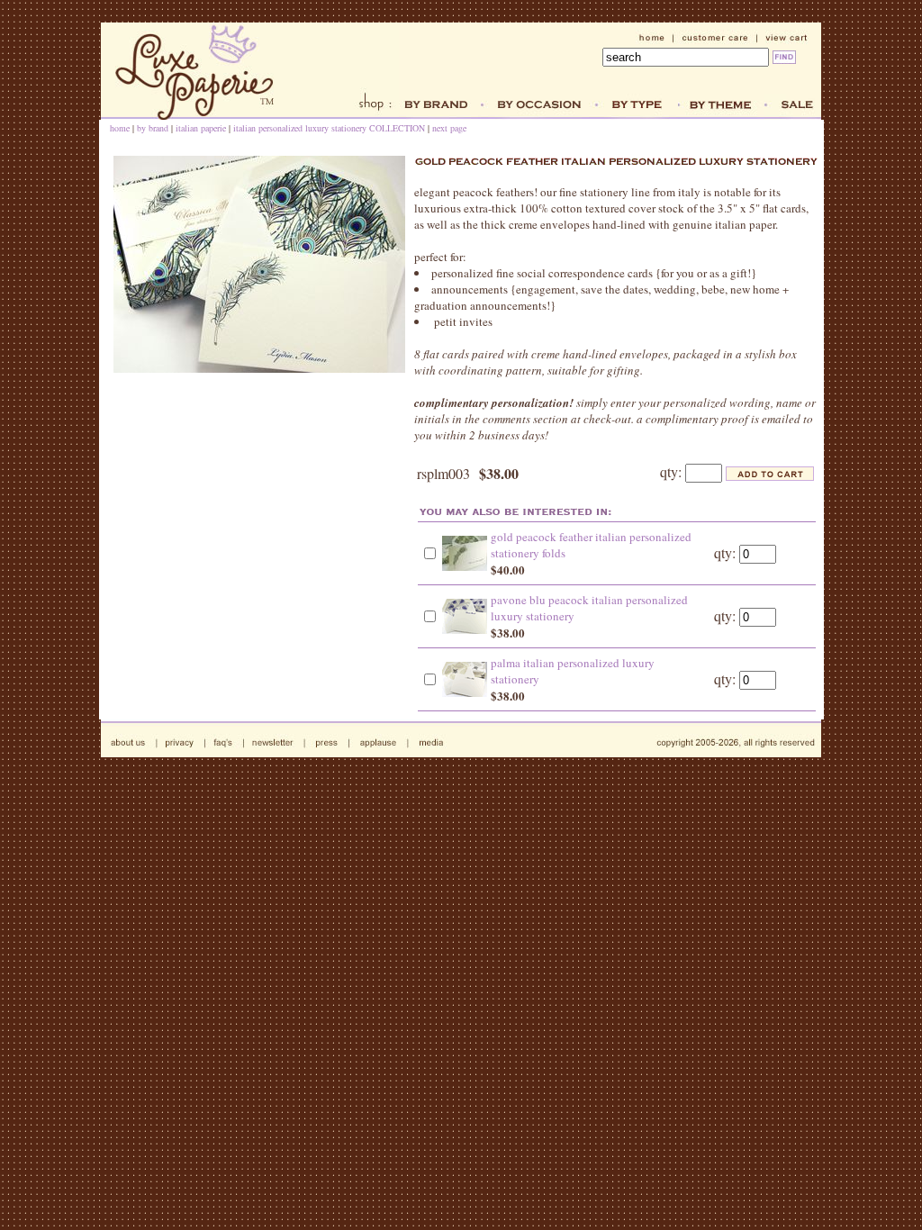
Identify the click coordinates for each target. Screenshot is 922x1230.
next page (449, 128)
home (120, 128)
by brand (152, 128)
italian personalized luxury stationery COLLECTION (329, 128)
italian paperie (202, 128)
